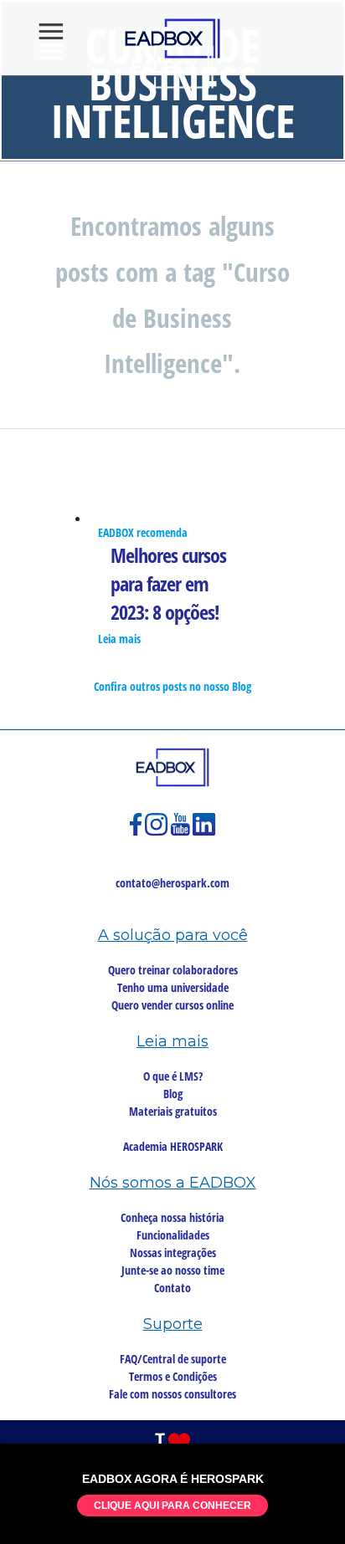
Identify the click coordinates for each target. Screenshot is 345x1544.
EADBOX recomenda (143, 532)
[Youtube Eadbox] (182, 832)
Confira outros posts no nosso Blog (172, 686)
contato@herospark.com (172, 883)
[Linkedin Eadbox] (204, 832)
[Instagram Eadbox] (158, 832)
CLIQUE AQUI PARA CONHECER (172, 1505)
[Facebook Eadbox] (137, 832)
